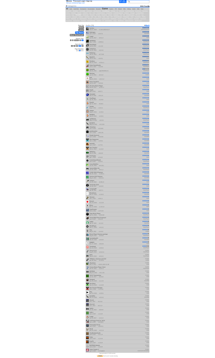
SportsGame (143, 18)
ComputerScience (101, 13)
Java (142, 15)
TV (103, 20)
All (67, 9)
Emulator (78, 15)
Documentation (91, 9)
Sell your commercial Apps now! (75, 3)
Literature (81, 16)
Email (73, 15)
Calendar (79, 13)
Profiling (68, 18)
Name (81, 27)
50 (77, 45)
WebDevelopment (129, 20)
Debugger (132, 13)
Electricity (68, 15)
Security (124, 18)
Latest (81, 30)
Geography (116, 15)
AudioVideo (76, 9)
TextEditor (99, 20)
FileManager (86, 15)
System (134, 9)
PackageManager (118, 16)
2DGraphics (68, 11)
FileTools (98, 15)
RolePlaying (113, 18)
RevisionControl (105, 18)
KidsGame (68, 16)
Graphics (111, 9)
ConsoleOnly (109, 13)
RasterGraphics (83, 18)
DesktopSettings (140, 13)
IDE (124, 15)
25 (74, 45)
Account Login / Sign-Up (83, 1)
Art (117, 11)
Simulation (136, 18)
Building (68, 13)
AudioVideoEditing (129, 11)
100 (80, 45)
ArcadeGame (106, 11)
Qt (77, 18)
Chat (90, 13)
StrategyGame (76, 20)
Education (98, 9)
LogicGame (87, 16)
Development (83, 9)
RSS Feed (144, 6)
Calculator (73, 13)
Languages (74, 16)
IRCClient (138, 15)
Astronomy (121, 11)
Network (120, 9)
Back (147, 25)
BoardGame (145, 11)
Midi (95, 16)
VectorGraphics (108, 20)
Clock (94, 13)
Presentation (138, 16)
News (108, 16)
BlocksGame (138, 11)
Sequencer (130, 18)
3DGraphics (75, 11)
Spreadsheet (69, 20)
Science (119, 18)
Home (70, 1)
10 (72, 45)
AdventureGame (97, 11)
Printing (144, 16)
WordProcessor (138, 20)
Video (142, 9)
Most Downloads (77, 35)
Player (132, 16)
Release (76, 40)
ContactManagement (118, 13)
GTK (116, 9)
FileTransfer (104, 15)
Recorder (90, 18)
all (82, 45)
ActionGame (89, 11)
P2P (112, 16)
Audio (70, 9)
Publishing (73, 18)
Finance (110, 15)
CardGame (85, 13)
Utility (138, 9)
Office (124, 9)
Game (105, 8)
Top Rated (80, 32)
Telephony (83, 20)
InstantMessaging (130, 15)
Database (126, 13)
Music (104, 16)
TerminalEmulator (91, 20)
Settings (129, 9)
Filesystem (92, 15)
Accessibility (82, 11)
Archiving (113, 11)
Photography (126, 16)
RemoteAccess (97, 18)
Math (92, 16)
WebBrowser (121, 20)
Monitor (99, 16)
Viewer (115, 20)
